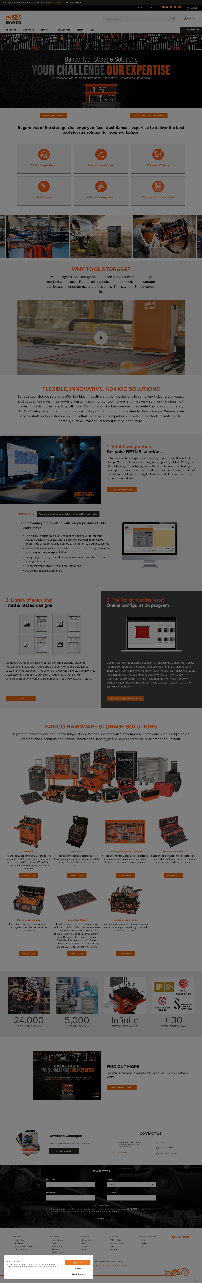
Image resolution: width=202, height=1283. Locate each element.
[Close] (90, 1257)
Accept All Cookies (77, 1262)
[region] (48, 1266)
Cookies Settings (78, 1274)
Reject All (78, 1268)
